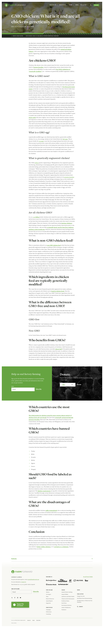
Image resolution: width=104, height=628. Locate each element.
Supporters (48, 603)
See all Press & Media (88, 576)
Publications (48, 612)
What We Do (62, 4)
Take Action (83, 4)
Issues (70, 4)
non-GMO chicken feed (54, 245)
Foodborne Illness (65, 601)
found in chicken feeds (57, 291)
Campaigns (48, 609)
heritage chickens (67, 223)
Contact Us (23, 582)
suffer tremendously (51, 510)
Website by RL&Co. (14, 622)
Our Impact (48, 594)
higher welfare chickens (44, 547)
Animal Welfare (65, 594)
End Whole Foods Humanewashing (84, 598)
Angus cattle (32, 117)
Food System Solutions (66, 605)
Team (47, 596)
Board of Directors (50, 598)
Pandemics (64, 609)
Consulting (48, 614)
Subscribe (38, 389)
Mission (47, 592)
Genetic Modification (18, 35)
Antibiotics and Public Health (68, 596)
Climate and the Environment (68, 598)
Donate (96, 5)
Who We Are (53, 4)
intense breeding (39, 67)
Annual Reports (49, 601)
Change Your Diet (81, 596)
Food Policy (64, 603)
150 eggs (41, 141)
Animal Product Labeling (67, 592)
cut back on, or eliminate (61, 547)
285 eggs (65, 139)
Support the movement (20, 604)
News (76, 4)
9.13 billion (36, 217)
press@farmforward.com (33, 579)
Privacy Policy (38, 620)
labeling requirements (44, 491)
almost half (58, 349)
